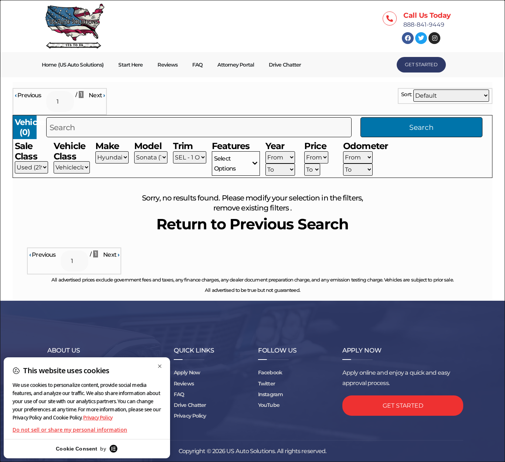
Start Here (130, 64)
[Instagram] (434, 38)
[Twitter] (421, 38)
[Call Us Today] (390, 18)
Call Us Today (427, 15)
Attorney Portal (235, 64)
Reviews (167, 64)
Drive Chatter (285, 64)
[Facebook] (408, 38)
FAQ (197, 64)
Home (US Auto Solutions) (73, 64)
